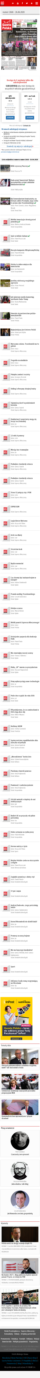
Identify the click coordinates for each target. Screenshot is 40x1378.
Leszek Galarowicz (21, 597)
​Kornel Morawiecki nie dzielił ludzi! (24, 921)
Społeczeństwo (19, 748)
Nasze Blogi (32, 1358)
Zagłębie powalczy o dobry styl (23, 877)
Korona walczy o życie (19, 846)
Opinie (16, 585)
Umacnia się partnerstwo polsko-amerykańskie (23, 314)
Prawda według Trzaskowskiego (23, 594)
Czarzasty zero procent (20, 1154)
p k (16, 698)
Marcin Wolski (19, 611)
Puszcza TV (18, 171)
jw (15, 924)
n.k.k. (16, 438)
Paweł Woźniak (19, 253)
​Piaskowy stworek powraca (21, 771)
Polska (17, 321)
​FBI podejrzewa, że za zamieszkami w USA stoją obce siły (25, 711)
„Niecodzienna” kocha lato (21, 757)
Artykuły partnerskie (28, 1334)
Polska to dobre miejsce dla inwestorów (21, 265)
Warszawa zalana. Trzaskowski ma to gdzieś (25, 345)
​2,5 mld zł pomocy (17, 435)
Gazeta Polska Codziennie (11, 1361)
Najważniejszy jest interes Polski (23, 330)
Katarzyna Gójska (20, 332)
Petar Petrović (19, 286)
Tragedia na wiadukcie (19, 360)
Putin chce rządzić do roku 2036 (22, 696)
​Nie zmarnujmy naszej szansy (22, 653)
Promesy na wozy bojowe (20, 936)
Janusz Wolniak (19, 953)
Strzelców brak (16, 549)
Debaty (16, 1334)
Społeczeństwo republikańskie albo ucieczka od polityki (24, 741)
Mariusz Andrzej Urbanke (22, 224)
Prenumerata (5, 1339)
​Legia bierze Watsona (19, 521)
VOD (25, 1358)
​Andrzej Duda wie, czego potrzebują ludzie (24, 906)
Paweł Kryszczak (20, 239)
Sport (16, 851)
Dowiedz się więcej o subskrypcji (20, 146)
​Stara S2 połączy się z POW (21, 492)
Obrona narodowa (20, 868)
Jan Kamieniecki (19, 269)
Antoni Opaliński (20, 745)
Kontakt (22, 1339)
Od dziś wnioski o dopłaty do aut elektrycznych (23, 800)
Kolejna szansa (16, 608)
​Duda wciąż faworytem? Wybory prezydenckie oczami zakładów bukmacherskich (22, 182)
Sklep (19, 1363)
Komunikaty (8, 1334)
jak (16, 804)
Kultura (17, 762)
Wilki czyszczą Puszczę (19, 166)
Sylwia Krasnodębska (21, 759)
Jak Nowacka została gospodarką (20, 1213)
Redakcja (15, 1339)
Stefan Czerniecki (20, 729)
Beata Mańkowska (20, 302)
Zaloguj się (27, 125)
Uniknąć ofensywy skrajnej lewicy (23, 389)
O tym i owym (16, 891)
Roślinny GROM (16, 726)
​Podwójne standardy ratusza (22, 464)
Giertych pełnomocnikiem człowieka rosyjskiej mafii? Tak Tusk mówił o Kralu (19, 1066)
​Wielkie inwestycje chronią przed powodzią (23, 220)
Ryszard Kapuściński (21, 670)
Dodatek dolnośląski (21, 882)
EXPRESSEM (15, 506)
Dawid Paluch (19, 879)
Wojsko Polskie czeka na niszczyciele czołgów (25, 861)
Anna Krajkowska (20, 774)
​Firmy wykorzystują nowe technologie (25, 681)
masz (16, 349)
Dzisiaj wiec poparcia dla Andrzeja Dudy (24, 638)
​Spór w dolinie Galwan (19, 236)
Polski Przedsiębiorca (12, 1331)
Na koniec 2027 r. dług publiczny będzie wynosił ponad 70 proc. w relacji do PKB (19, 1276)
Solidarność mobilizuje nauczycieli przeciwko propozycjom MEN (18, 1092)
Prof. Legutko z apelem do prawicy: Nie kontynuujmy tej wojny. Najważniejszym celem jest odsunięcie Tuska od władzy (19, 1308)
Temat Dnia (18, 211)
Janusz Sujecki (19, 408)
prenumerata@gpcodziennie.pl (10, 152)
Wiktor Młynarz (19, 715)
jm (15, 424)
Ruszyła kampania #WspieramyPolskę (25, 250)
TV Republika (26, 1361)
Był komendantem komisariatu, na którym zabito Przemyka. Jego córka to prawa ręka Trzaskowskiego (24, 201)
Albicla (34, 1361)
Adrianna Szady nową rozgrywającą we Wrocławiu (24, 982)
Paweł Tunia (18, 318)
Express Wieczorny (20, 351)
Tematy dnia (6, 1045)
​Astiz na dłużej (16, 535)
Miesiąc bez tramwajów (19, 450)
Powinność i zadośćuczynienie (22, 785)
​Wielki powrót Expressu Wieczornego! (25, 622)
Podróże (17, 731)
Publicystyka (19, 190)
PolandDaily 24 (28, 1363)
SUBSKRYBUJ (11, 85)
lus (16, 821)
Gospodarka (18, 227)
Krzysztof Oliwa (20, 523)
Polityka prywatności (20, 1341)
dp (16, 986)
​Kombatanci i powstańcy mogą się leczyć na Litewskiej (23, 420)
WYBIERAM (10, 118)
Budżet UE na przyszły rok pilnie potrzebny (23, 817)
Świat (16, 241)
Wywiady (4, 1223)
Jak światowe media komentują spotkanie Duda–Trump (22, 298)
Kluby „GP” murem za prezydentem (24, 667)
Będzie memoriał (17, 563)
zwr (16, 538)
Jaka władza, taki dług (20, 1184)
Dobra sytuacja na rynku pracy (22, 832)
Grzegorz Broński (20, 377)
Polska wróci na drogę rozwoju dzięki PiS (17, 1243)
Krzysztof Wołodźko (20, 1181)
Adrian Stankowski (20, 582)
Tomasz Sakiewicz (20, 656)
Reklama (30, 1339)
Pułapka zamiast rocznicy (20, 374)
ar (15, 684)
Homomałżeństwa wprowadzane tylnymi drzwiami (17, 1117)
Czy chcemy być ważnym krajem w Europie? (23, 579)
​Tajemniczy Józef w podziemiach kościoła (23, 404)
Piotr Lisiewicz (19, 206)
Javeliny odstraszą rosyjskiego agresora (22, 282)
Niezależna (6, 1358)
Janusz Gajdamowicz (21, 910)
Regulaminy (33, 1341)
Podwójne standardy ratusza (22, 478)
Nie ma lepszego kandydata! (22, 950)
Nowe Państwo (17, 1358)
